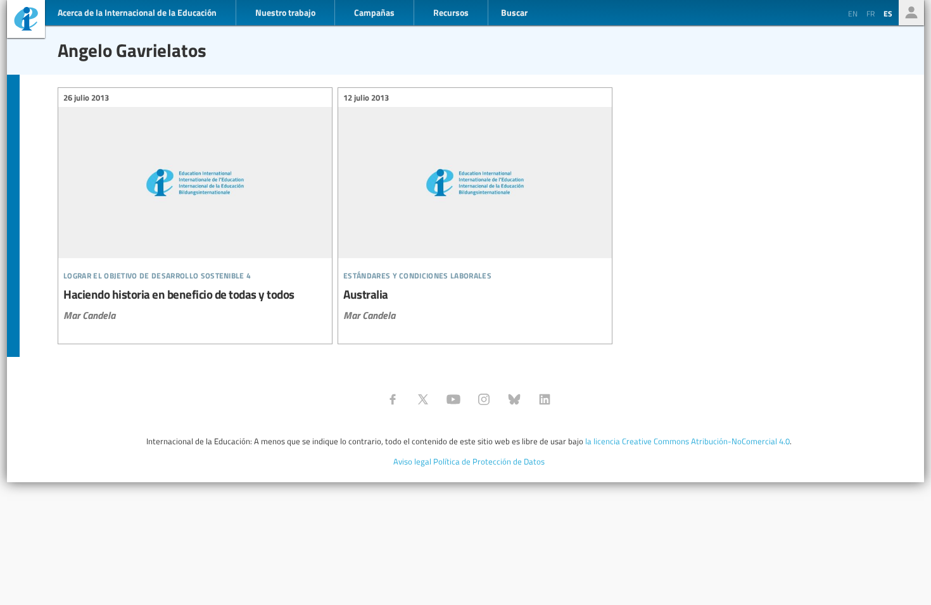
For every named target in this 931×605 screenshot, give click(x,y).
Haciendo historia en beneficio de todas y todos (195, 208)
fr (870, 13)
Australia (475, 208)
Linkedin (544, 399)
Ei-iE (26, 20)
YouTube (453, 399)
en (853, 13)
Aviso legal (412, 461)
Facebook (392, 399)
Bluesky (514, 399)
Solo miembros (911, 12)
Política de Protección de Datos (489, 461)
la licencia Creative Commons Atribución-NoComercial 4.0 (687, 441)
